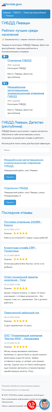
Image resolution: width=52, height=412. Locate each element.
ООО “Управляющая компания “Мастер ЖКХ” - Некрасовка (23, 337)
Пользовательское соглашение (15, 390)
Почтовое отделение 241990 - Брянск (23, 223)
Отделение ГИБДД (19, 60)
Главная (7, 12)
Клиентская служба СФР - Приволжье (20, 249)
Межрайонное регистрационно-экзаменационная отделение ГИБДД (26, 91)
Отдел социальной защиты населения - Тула (21, 278)
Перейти (10, 177)
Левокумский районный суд (21, 312)
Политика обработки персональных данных (21, 386)
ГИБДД (17, 12)
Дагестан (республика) (35, 12)
